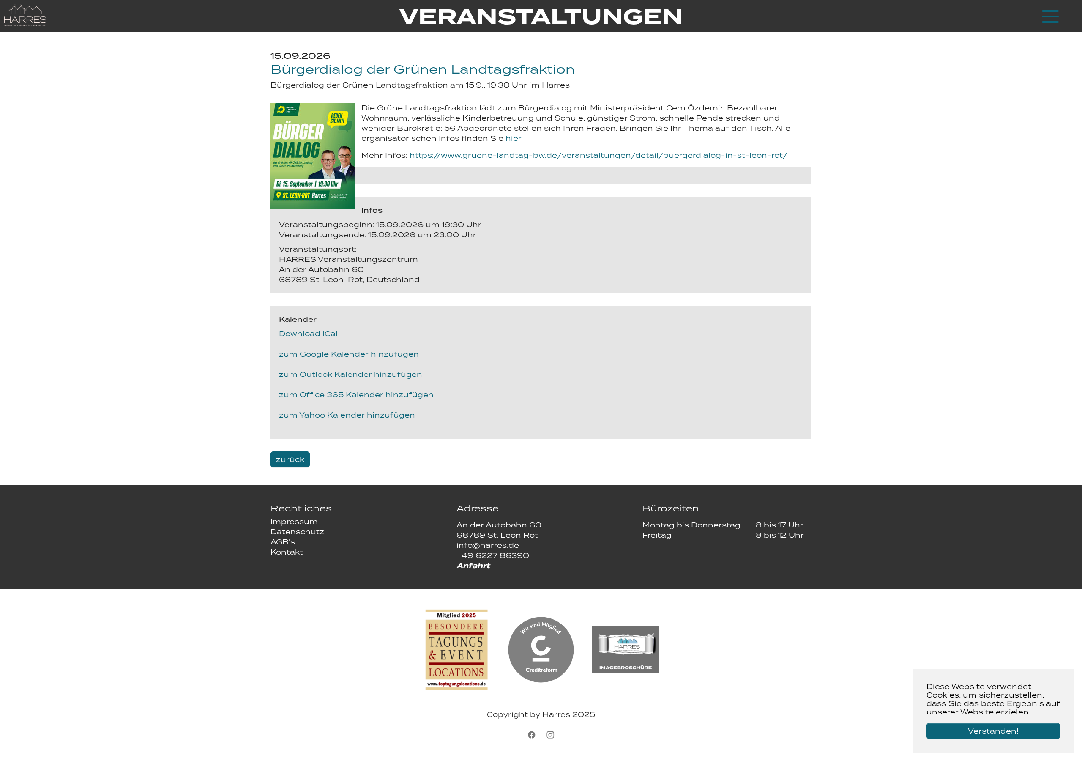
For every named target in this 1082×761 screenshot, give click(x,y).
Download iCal (308, 333)
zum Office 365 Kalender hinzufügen (356, 394)
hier (513, 138)
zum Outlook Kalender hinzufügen (350, 374)
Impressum (294, 521)
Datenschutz (297, 531)
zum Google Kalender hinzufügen (349, 354)
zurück (290, 459)
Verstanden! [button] (993, 731)
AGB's (282, 542)
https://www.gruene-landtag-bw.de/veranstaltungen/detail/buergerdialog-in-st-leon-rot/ (598, 155)
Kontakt (286, 552)
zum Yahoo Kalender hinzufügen (347, 415)
